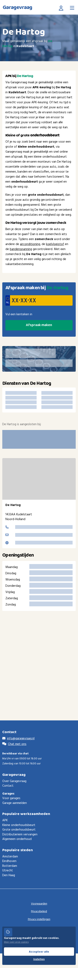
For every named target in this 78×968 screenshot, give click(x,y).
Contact (8, 785)
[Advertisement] (39, 659)
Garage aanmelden (14, 803)
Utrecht (7, 870)
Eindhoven (9, 861)
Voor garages (11, 798)
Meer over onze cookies (16, 942)
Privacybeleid (39, 911)
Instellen (39, 959)
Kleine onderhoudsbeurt (18, 825)
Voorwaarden (39, 904)
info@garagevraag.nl (21, 738)
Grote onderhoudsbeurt (19, 829)
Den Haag (8, 875)
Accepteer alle (39, 951)
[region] (39, 479)
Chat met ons (17, 744)
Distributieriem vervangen (19, 834)
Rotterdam (9, 865)
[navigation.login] (62, 7)
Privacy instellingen (39, 919)
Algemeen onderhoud (17, 839)
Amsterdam (10, 856)
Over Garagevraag (14, 781)
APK (5, 820)
